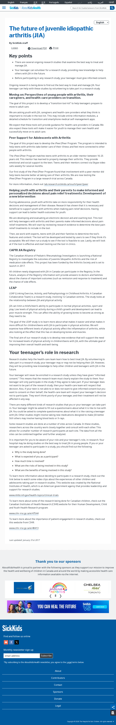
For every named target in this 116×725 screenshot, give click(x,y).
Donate (58, 698)
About (58, 671)
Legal (69, 662)
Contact (58, 684)
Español (68, 2)
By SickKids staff (18, 43)
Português (54, 2)
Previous (50, 595)
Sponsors (58, 691)
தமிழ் (90, 2)
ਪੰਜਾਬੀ (111, 2)
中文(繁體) (42, 4)
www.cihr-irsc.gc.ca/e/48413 (23, 528)
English (11, 2)
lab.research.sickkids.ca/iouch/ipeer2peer (66, 184)
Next (60, 595)
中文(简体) (35, 4)
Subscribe (46, 655)
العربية (100, 2)
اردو (80, 2)
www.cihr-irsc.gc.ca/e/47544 (23, 513)
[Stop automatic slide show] (55, 595)
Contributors (58, 677)
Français (24, 2)
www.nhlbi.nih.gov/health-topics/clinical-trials (34, 495)
